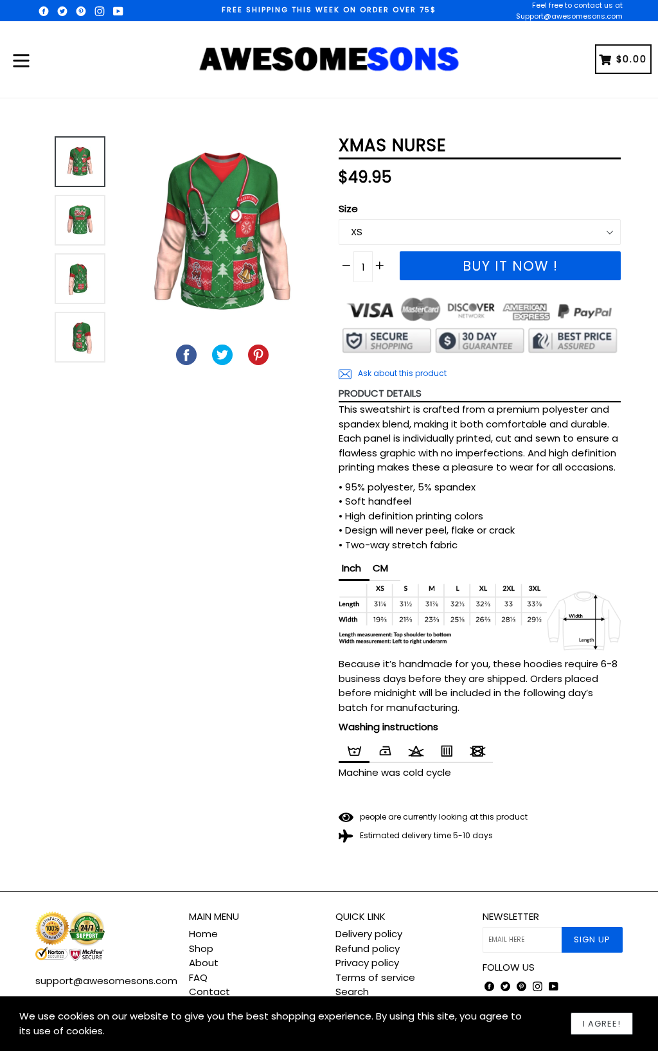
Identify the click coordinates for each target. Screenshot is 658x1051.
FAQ (198, 977)
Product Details (380, 393)
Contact (209, 991)
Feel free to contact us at (577, 5)
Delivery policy (368, 933)
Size (348, 208)
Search (352, 991)
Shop (201, 948)
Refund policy (367, 948)
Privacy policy (367, 962)
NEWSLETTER (511, 916)
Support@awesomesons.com (569, 16)
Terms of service (375, 977)
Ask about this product (401, 373)
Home (203, 933)
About (203, 962)
